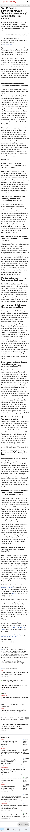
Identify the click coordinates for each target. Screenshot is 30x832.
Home (2, 5)
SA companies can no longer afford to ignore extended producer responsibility (11, 771)
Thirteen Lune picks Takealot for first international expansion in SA (13, 711)
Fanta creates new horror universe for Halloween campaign (12, 779)
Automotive (23, 5)
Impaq (2, 791)
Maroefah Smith (4, 810)
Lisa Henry (21, 635)
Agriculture (17, 5)
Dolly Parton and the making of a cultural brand (14, 698)
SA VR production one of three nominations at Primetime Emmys (12, 662)
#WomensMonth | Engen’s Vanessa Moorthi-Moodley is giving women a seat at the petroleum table (11, 807)
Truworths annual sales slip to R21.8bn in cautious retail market (14, 686)
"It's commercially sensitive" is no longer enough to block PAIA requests (14, 673)
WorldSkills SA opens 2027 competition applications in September (9, 742)
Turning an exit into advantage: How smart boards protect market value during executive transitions (11, 797)
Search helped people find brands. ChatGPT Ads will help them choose (9, 761)
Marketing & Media (8, 5)
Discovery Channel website (7, 44)
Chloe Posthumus (4, 818)
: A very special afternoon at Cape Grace (10, 815)
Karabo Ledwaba (4, 701)
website (14, 593)
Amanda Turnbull (13, 636)
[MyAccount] (27, 2)
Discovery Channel (7, 587)
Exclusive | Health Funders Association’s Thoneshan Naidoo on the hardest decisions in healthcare (11, 752)
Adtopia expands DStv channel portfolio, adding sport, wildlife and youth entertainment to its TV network (14, 726)
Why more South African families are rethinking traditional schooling (8, 788)
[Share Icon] (21, 746)
